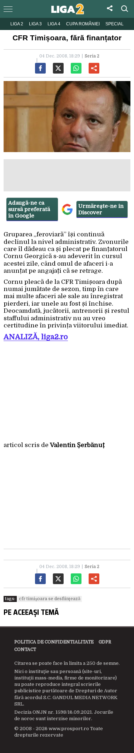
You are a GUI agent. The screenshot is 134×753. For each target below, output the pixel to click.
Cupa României (83, 23)
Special (114, 23)
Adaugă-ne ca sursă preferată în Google (29, 209)
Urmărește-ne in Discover (101, 209)
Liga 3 (35, 23)
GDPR (105, 641)
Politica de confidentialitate (54, 641)
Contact (25, 649)
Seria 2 (92, 56)
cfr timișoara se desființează (49, 598)
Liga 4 (54, 23)
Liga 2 (16, 23)
